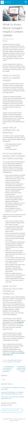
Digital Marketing (12, 360)
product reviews (11, 211)
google (10, 361)
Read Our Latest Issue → (12, 410)
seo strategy (17, 361)
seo (13, 361)
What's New (19, 360)
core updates (16, 210)
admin (6, 41)
